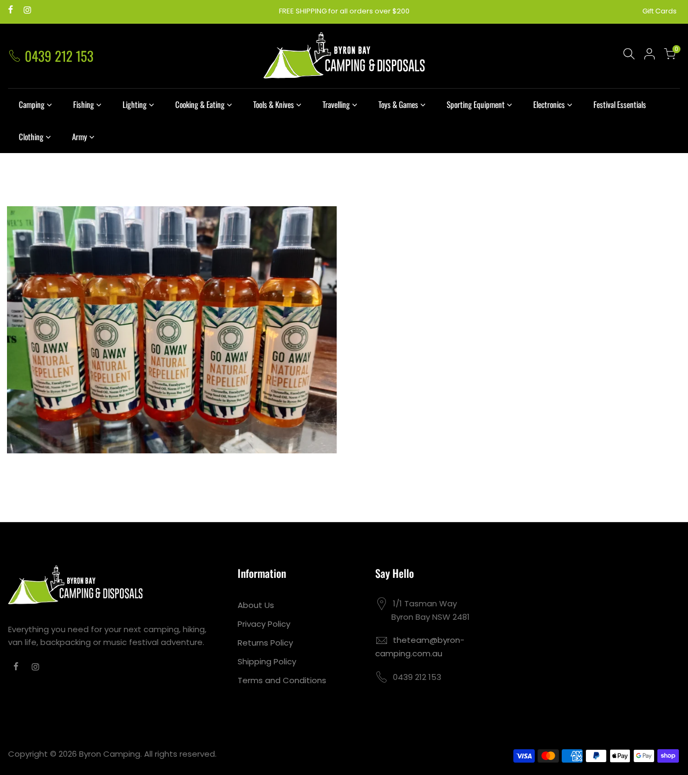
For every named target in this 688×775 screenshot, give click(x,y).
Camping (32, 104)
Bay (117, 317)
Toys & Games (398, 104)
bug (135, 317)
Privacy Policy (264, 623)
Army (79, 136)
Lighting (135, 104)
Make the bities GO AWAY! (172, 304)
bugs (156, 317)
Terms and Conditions (282, 680)
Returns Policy (265, 642)
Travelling (336, 104)
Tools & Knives (273, 104)
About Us (256, 605)
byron (181, 317)
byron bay (215, 317)
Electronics (549, 104)
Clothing (31, 136)
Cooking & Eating (200, 104)
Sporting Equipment (476, 104)
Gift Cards (659, 11)
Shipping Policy (267, 661)
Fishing (83, 104)
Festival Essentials (619, 104)
